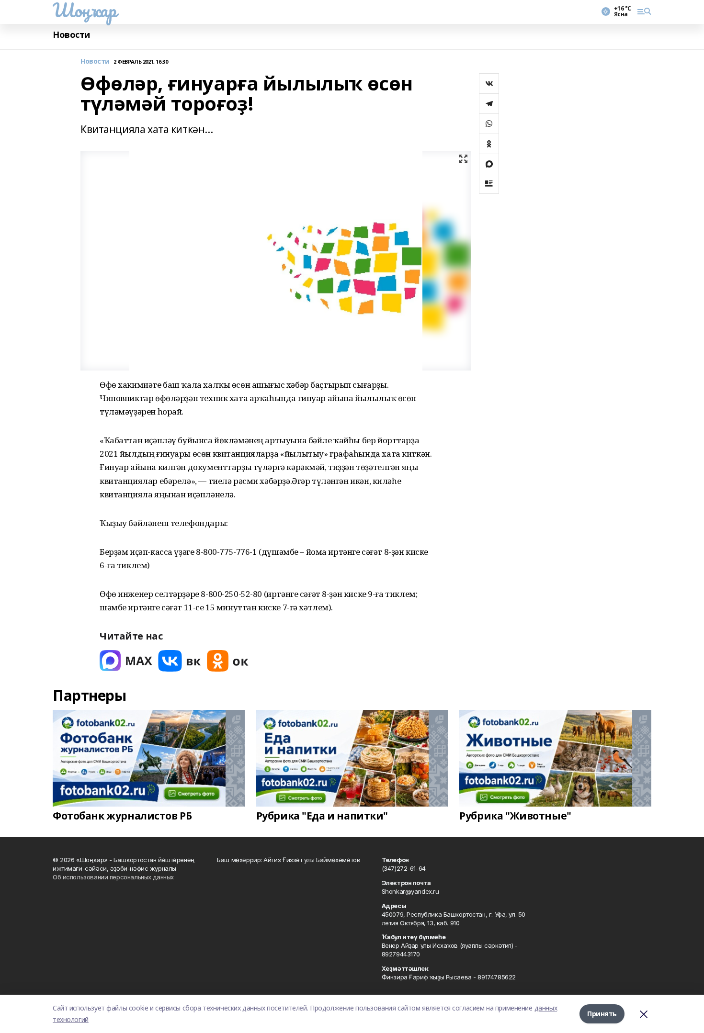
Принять (602, 1013)
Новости (71, 35)
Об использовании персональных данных (113, 877)
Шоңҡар (84, 10)
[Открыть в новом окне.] (126, 661)
